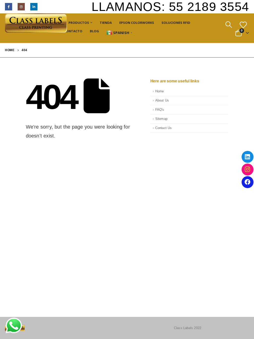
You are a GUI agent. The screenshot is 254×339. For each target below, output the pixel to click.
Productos (78, 22)
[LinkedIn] (33, 6)
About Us (162, 100)
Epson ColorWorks (136, 22)
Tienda (106, 22)
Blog (94, 31)
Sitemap (161, 119)
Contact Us (163, 128)
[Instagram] (21, 6)
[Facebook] (8, 6)
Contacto (73, 31)
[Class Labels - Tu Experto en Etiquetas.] (36, 23)
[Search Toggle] (228, 24)
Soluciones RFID (175, 22)
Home (159, 91)
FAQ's (159, 109)
